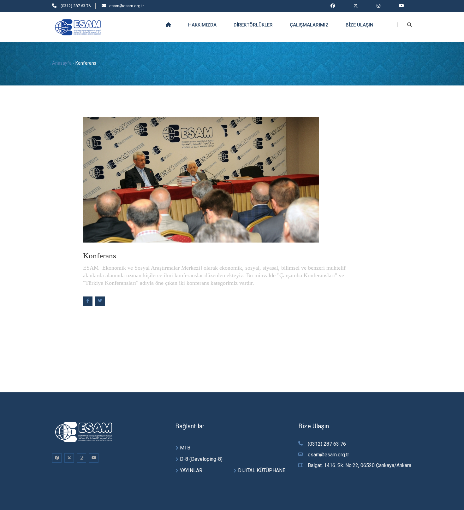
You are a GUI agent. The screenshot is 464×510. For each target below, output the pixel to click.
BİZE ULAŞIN (359, 25)
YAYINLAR (191, 470)
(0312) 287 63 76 (75, 5)
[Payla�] (87, 301)
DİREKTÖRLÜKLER (253, 25)
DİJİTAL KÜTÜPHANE (261, 470)
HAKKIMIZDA (202, 25)
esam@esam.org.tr (126, 5)
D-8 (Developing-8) (201, 459)
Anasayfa (62, 63)
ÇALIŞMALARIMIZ (309, 25)
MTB (185, 448)
